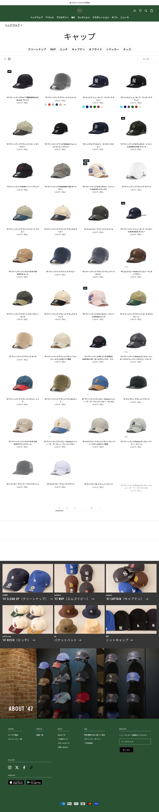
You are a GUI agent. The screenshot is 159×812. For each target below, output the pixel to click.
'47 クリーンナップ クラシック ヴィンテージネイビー (98, 272)
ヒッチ (64, 49)
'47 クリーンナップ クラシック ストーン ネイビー (22, 230)
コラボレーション (100, 17)
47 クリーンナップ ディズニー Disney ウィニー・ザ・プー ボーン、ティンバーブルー (60, 442)
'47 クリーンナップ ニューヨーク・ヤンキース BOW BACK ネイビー (136, 230)
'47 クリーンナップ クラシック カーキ (23, 356)
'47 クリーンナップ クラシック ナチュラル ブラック (60, 315)
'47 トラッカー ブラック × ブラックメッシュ (22, 484)
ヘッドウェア (36, 17)
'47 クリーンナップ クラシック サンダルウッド (60, 400)
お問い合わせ (63, 747)
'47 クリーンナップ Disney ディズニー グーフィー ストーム (136, 442)
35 (91, 508)
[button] (45, 104)
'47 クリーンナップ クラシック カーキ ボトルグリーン (136, 315)
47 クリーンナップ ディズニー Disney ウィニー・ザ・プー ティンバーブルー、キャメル (98, 400)
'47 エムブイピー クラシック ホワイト (60, 484)
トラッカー (112, 49)
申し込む (126, 750)
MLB (73, 17)
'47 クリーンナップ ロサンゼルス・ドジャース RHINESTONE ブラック (136, 145)
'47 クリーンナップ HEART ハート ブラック (23, 186)
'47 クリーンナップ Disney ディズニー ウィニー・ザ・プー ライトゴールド (136, 485)
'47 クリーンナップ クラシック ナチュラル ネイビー (60, 230)
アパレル (49, 17)
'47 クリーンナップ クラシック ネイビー (60, 271)
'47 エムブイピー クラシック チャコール (98, 229)
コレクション (83, 17)
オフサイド (95, 49)
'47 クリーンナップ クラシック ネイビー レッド (22, 400)
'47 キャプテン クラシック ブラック (136, 399)
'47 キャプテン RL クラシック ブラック (98, 484)
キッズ (127, 49)
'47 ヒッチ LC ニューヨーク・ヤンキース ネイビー (98, 98)
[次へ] (100, 508)
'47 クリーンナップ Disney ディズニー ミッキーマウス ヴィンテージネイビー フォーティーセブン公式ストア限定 (136, 357)
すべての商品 (13, 735)
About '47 (62, 735)
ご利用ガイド (63, 739)
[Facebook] (24, 767)
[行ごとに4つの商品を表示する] (9, 59)
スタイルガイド (64, 743)
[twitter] (17, 767)
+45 (64, 104)
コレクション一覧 (15, 739)
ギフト (115, 17)
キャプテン (78, 49)
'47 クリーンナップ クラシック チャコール (60, 97)
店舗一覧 (39, 735)
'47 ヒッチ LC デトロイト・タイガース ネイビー (98, 145)
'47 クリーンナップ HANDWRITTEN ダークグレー (61, 187)
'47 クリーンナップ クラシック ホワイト (136, 186)
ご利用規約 (88, 743)
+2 (102, 107)
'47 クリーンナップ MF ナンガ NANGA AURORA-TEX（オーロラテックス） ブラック (98, 357)
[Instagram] (9, 767)
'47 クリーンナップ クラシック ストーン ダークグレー (22, 145)
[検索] (146, 10)
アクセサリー (62, 17)
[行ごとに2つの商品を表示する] (5, 59)
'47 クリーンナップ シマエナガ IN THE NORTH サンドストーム (23, 442)
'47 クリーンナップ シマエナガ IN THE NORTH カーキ (23, 272)
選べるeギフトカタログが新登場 (80, 3)
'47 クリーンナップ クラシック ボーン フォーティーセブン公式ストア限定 (60, 357)
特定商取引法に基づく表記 (94, 735)
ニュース (124, 17)
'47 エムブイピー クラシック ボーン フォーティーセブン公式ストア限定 (98, 442)
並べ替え (147, 59)
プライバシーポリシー (92, 739)
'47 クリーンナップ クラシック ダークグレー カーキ (22, 315)
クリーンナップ (37, 49)
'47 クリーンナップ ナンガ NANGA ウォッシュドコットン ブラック (60, 145)
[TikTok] (31, 767)
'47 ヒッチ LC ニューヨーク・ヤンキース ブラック (136, 98)
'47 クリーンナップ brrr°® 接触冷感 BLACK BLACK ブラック (23, 98)
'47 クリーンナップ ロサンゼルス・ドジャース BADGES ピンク (98, 315)
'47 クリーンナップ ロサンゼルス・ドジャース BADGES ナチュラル (98, 187)
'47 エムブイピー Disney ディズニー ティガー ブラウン (136, 272)
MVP (53, 49)
